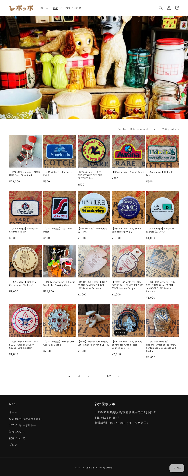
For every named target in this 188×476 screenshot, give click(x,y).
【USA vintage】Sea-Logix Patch (57, 230)
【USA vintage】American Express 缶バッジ (160, 230)
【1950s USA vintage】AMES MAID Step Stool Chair (24, 174)
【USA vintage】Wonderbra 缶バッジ (93, 230)
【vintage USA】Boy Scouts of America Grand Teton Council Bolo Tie (127, 344)
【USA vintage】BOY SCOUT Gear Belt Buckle (58, 343)
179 (109, 375)
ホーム (13, 412)
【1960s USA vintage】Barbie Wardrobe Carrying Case (59, 284)
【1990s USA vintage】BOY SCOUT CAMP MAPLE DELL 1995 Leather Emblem (92, 285)
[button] (56, 8)
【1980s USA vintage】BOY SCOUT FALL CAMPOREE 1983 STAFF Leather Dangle (127, 285)
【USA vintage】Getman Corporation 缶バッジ (22, 284)
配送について (17, 438)
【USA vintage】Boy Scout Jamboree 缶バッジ (126, 230)
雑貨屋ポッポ (88, 467)
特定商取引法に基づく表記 (25, 419)
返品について (17, 431)
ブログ (13, 444)
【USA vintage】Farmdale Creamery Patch (23, 230)
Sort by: (122, 129)
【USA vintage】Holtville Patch (159, 174)
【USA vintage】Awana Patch (128, 172)
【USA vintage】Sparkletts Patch (57, 174)
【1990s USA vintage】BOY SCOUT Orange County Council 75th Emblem (23, 344)
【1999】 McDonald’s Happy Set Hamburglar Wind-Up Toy (93, 343)
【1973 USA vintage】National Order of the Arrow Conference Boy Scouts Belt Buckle (161, 346)
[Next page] (119, 376)
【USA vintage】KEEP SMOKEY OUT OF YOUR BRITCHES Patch (90, 175)
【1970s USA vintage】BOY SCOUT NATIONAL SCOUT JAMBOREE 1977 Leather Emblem (160, 287)
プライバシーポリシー (22, 425)
